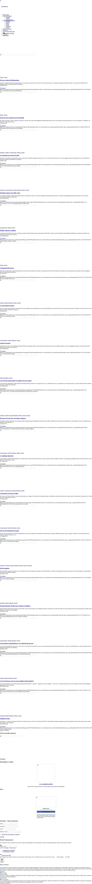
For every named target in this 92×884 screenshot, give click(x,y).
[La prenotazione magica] (18, 280)
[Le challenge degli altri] (18, 430)
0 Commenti (3, 88)
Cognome (2, 826)
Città (1, 829)
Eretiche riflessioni (17, 190)
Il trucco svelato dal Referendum (9, 80)
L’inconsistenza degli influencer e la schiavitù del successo (16, 643)
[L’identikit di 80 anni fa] (18, 242)
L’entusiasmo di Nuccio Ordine (9, 493)
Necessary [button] (2, 871)
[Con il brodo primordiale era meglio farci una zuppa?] (18, 355)
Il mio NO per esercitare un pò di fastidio (12, 118)
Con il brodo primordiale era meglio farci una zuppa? (16, 380)
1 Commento (3, 200)
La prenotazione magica (7, 305)
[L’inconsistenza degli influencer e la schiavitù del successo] (18, 618)
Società (5, 77)
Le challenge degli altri (6, 456)
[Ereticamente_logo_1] (4, 6)
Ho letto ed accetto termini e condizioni (10, 834)
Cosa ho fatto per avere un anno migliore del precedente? (17, 681)
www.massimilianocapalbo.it (46, 784)
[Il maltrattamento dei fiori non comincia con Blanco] (18, 580)
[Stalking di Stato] (18, 693)
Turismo (28, 415)
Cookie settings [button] (59, 857)
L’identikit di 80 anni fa (7, 268)
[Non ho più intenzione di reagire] (18, 505)
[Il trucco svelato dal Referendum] (18, 54)
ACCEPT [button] (67, 857)
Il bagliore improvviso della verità (10, 193)
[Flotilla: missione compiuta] (18, 205)
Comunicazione (13, 152)
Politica (1, 77)
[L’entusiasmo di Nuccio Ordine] (18, 468)
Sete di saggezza (4, 568)
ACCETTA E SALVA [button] (5, 883)
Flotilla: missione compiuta (8, 230)
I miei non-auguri (5, 343)
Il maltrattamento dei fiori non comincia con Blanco (15, 606)
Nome (1, 823)
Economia (6, 415)
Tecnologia (29, 565)
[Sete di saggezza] (18, 543)
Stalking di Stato (5, 718)
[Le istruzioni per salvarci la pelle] (18, 130)
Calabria (7, 152)
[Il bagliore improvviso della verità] (18, 167)
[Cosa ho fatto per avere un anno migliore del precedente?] (18, 655)
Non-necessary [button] (3, 878)
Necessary (4, 872)
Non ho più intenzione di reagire (9, 530)
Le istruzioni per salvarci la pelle (9, 155)
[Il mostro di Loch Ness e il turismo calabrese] (18, 393)
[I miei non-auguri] (18, 317)
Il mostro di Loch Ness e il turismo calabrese (13, 418)
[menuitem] (47, 14)
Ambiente (2, 152)
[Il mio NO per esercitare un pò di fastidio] (18, 92)
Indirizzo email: (3, 831)
